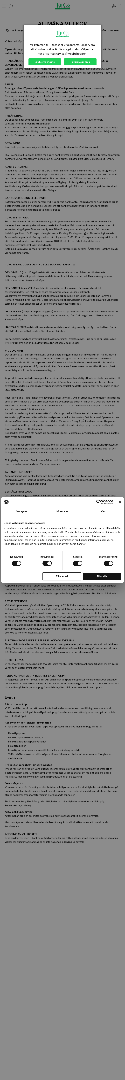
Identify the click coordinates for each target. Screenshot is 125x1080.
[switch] (47, 563)
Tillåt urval (62, 576)
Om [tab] (103, 511)
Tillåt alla (102, 576)
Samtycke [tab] (21, 511)
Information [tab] (62, 511)
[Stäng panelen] (120, 502)
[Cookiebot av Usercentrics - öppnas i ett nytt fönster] (98, 502)
